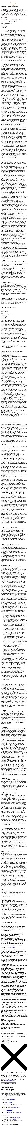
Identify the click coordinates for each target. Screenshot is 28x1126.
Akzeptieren (13, 1083)
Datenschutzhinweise (10, 1080)
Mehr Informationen (5, 1083)
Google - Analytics (12, 1117)
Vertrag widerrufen (10, 947)
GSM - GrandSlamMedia (14, 1120)
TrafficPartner (11, 1122)
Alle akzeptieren (4, 1124)
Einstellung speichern (13, 1124)
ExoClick (10, 1119)
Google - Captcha (12, 1107)
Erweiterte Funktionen (13, 1112)
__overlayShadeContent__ (7, 1039)
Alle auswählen (5, 1099)
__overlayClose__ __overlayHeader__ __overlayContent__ (9, 1042)
